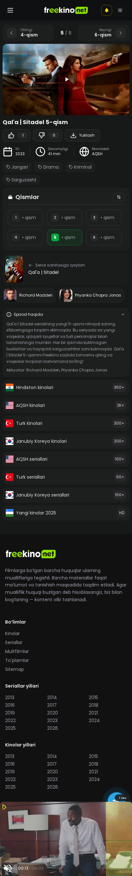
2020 (52, 713)
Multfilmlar (17, 651)
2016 (10, 705)
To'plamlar (17, 660)
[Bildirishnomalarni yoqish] (106, 10)
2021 (93, 713)
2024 (94, 720)
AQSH (97, 153)
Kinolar (12, 633)
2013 (9, 697)
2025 (10, 728)
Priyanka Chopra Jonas (84, 370)
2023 (20, 153)
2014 (52, 697)
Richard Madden (43, 370)
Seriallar (13, 642)
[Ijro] (66, 79)
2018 (93, 705)
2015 (93, 697)
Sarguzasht (24, 180)
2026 (52, 728)
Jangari (20, 167)
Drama (51, 167)
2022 (10, 720)
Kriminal (83, 167)
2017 (52, 705)
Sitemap (14, 669)
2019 (10, 713)
